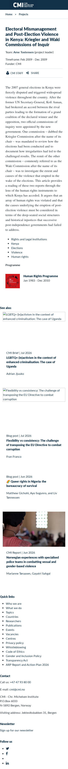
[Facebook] (8, 754)
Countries (12, 617)
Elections (17, 248)
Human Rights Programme (40, 276)
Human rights (19, 256)
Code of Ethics (15, 651)
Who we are (13, 603)
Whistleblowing (16, 647)
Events (10, 630)
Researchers (13, 621)
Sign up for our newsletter (16, 730)
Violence (16, 252)
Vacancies (12, 634)
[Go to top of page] (62, 764)
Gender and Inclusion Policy (23, 656)
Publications (14, 625)
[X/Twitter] (8, 748)
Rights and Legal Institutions (29, 239)
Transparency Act (17, 660)
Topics (10, 612)
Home (8, 14)
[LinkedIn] (8, 763)
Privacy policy (15, 643)
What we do (14, 608)
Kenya (15, 243)
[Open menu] (5, 5)
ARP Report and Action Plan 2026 (27, 664)
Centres (11, 638)
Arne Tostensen (23, 52)
